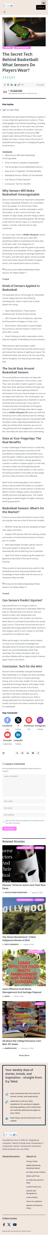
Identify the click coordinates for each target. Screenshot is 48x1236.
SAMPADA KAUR (11, 1048)
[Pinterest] (29, 724)
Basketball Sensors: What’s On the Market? (24, 175)
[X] (18, 724)
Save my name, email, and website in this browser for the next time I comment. (24, 822)
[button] (43, 3)
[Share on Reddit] (15, 85)
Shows (39, 1004)
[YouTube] (14, 1225)
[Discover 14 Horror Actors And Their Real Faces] (24, 863)
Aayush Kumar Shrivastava (16, 892)
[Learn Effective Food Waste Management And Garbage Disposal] (24, 967)
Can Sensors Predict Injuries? (18, 179)
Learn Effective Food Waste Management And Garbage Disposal (21, 990)
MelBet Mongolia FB (18, 412)
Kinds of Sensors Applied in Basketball (22, 162)
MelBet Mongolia (30, 234)
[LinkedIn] (18, 738)
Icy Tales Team (16, 90)
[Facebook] (7, 724)
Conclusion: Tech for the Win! (18, 184)
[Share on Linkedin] (11, 85)
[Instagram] (40, 724)
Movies (39, 848)
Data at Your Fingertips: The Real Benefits (23, 171)
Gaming (7, 48)
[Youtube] (7, 738)
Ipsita (7, 996)
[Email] (33, 753)
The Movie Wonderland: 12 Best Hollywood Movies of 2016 (19, 938)
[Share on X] (8, 85)
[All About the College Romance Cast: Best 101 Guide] (24, 1019)
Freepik (5, 279)
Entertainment (22, 48)
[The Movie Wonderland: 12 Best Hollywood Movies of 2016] (24, 915)
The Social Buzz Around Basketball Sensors (24, 167)
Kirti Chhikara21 (12, 944)
